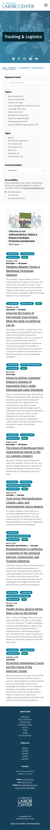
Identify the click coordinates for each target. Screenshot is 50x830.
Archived (13, 195)
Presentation (15, 144)
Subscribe (25, 759)
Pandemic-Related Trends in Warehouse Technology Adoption (23, 270)
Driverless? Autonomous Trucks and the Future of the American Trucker (25, 667)
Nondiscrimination (33, 823)
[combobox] (25, 170)
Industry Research (13, 257)
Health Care (15, 103)
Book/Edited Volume (18, 141)
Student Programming (18, 118)
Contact (25, 733)
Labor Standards (12, 368)
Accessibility (21, 823)
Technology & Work (17, 121)
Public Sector (15, 112)
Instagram (25, 753)
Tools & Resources (25, 719)
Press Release (15, 147)
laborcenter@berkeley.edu (34, 188)
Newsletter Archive (25, 725)
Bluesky (25, 748)
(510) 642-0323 (28, 780)
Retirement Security (18, 115)
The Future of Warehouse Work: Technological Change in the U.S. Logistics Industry (25, 452)
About (25, 730)
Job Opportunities (25, 735)
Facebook (25, 751)
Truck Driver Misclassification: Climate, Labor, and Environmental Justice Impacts (24, 502)
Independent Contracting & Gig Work (18, 485)
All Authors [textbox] (12, 170)
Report (12, 150)
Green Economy (16, 99)
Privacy (13, 823)
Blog (11, 138)
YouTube (25, 756)
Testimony (13, 153)
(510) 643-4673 (26, 782)
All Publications (14, 192)
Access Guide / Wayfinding (25, 788)
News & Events (25, 722)
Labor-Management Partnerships (23, 106)
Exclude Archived (16, 198)
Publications (25, 717)
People (25, 727)
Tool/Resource (15, 156)
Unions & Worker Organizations (23, 125)
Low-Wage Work (17, 109)
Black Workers (15, 96)
